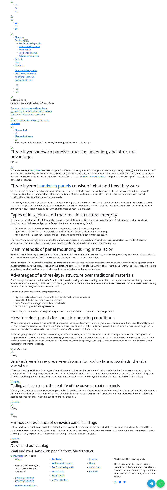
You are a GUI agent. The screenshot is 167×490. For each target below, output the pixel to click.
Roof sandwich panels (30, 43)
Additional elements (29, 55)
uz (16, 4)
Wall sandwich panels (29, 46)
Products (19, 40)
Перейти (15, 381)
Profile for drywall (28, 52)
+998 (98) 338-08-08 (24, 478)
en (16, 11)
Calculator (16, 114)
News (17, 62)
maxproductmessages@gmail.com (30, 108)
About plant (95, 467)
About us (19, 37)
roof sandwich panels (94, 176)
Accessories (58, 471)
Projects (19, 59)
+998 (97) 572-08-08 (42, 111)
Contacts (19, 65)
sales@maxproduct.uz (26, 485)
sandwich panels (55, 186)
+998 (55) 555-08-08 (22, 111)
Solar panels (25, 49)
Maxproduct (21, 130)
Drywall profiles (60, 479)
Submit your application (33, 114)
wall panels (36, 170)
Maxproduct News (24, 136)
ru (16, 7)
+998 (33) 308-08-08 (24, 481)
